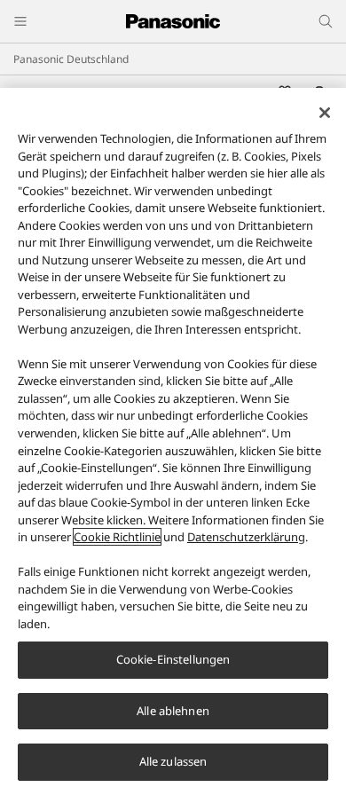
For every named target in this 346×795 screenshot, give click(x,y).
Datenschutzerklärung (246, 537)
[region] (173, 441)
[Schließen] (324, 112)
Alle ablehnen (173, 711)
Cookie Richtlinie (117, 537)
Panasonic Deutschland (71, 59)
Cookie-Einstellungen (173, 659)
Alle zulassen (173, 761)
